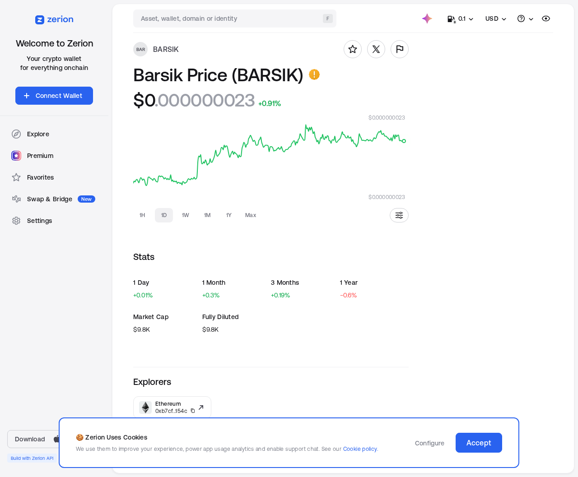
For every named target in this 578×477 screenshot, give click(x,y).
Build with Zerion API (32, 458)
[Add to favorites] (353, 49)
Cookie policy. (360, 449)
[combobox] (236, 18)
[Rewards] (427, 18)
